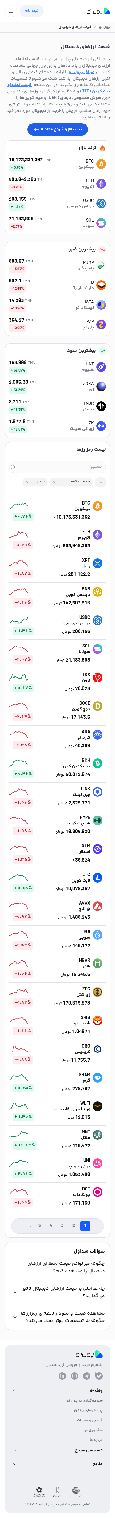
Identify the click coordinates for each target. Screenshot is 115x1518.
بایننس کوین (78, 594)
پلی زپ (88, 327)
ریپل (86, 566)
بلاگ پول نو (93, 1430)
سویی (84, 937)
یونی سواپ (79, 1166)
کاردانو (83, 737)
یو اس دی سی (80, 206)
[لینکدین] (62, 1376)
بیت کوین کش (76, 766)
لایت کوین (80, 880)
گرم (86, 1080)
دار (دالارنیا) (83, 288)
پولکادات (81, 1195)
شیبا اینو (82, 1023)
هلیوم (88, 370)
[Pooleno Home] (98, 11)
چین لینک (81, 794)
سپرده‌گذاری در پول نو (85, 1401)
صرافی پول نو (81, 72)
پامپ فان (85, 268)
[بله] (99, 1376)
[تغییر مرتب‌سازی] (100, 482)
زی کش (83, 995)
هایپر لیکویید (78, 823)
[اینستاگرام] (74, 1376)
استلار (84, 852)
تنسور (88, 409)
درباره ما (96, 1440)
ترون (86, 680)
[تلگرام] (86, 1376)
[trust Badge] (76, 1492)
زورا (90, 389)
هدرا (86, 966)
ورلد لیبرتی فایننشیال (71, 1109)
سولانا (88, 226)
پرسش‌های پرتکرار (88, 1411)
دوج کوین (81, 709)
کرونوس (82, 1052)
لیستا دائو (84, 308)
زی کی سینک (82, 429)
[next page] (19, 1225)
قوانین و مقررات (90, 1420)
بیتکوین (86, 167)
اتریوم (88, 186)
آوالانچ (84, 909)
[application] (15, 506)
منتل (85, 1137)
